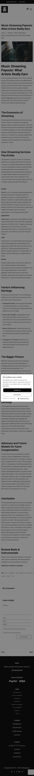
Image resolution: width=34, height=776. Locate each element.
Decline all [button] (17, 394)
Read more (6, 386)
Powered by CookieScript (9, 398)
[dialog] (17, 388)
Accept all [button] (17, 390)
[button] (23, 399)
